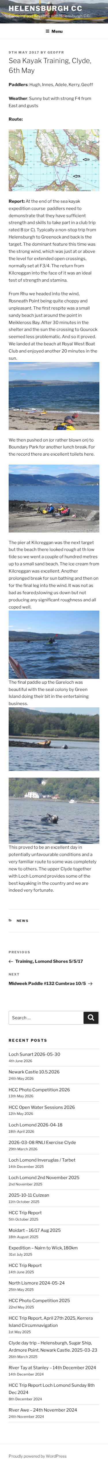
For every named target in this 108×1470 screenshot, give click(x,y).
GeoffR (56, 52)
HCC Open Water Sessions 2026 (42, 1107)
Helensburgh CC (46, 8)
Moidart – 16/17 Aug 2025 (35, 1230)
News (23, 921)
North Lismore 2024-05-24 (37, 1283)
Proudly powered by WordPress (38, 1456)
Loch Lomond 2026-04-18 (35, 1125)
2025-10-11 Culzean (29, 1195)
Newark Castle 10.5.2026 (34, 1072)
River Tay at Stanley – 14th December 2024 (52, 1367)
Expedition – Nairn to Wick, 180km (43, 1248)
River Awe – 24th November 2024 (43, 1410)
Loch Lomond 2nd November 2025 (44, 1177)
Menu (57, 31)
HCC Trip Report (25, 1212)
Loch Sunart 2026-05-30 (34, 1054)
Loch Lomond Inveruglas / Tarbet (42, 1160)
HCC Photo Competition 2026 (39, 1089)
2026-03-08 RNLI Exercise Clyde (42, 1142)
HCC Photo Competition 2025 (39, 1300)
